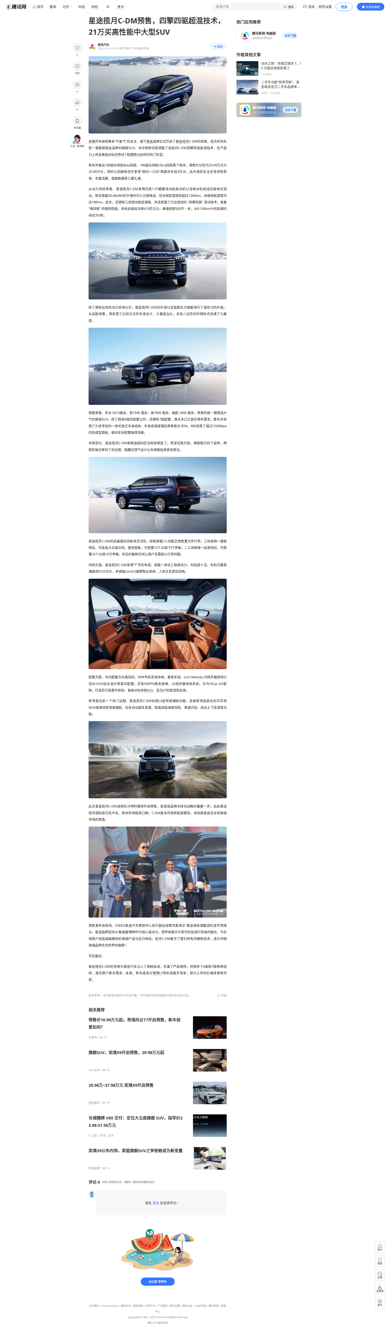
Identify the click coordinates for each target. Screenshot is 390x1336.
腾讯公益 (187, 1306)
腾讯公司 (152, 1323)
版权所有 (163, 1323)
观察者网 (94, 1168)
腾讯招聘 (175, 1306)
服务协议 (125, 1306)
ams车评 (94, 1070)
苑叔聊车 (94, 1102)
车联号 (93, 1037)
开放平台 (150, 1306)
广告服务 (163, 1306)
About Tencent (110, 1306)
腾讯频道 (213, 1306)
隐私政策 (138, 1306)
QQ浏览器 (200, 1306)
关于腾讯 (94, 1306)
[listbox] (158, 1089)
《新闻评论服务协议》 (143, 1182)
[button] (290, 36)
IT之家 (93, 1135)
